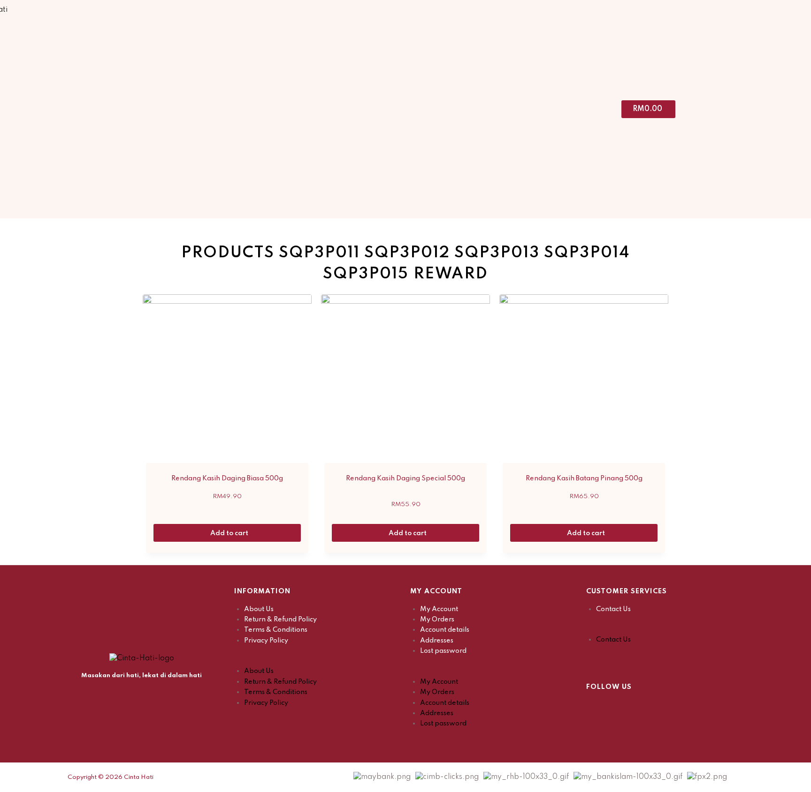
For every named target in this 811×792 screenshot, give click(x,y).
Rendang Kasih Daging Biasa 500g (227, 478)
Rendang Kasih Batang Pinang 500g (584, 478)
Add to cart (230, 533)
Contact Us (613, 609)
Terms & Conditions (275, 630)
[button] (317, 661)
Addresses (436, 640)
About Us (259, 609)
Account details (444, 630)
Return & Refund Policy (280, 619)
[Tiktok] (640, 706)
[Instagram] (616, 706)
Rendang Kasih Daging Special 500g (405, 478)
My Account (439, 609)
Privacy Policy (266, 640)
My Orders (437, 619)
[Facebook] (593, 706)
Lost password (443, 651)
